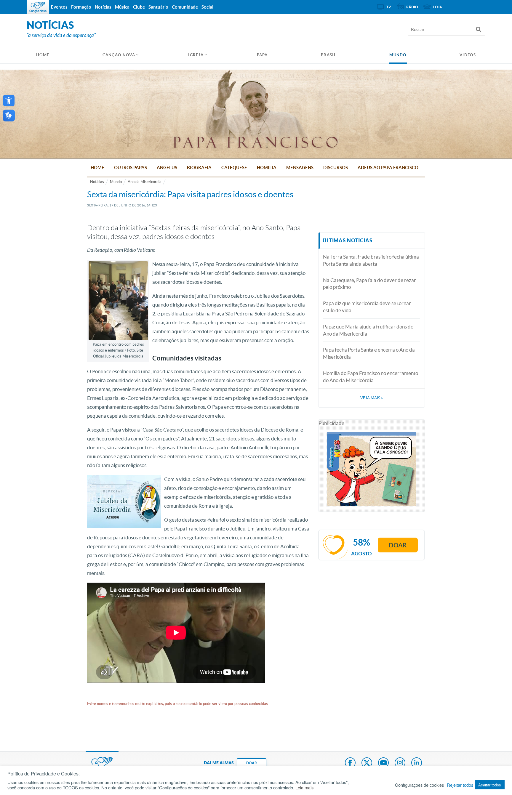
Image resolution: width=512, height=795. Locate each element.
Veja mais (371, 398)
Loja (437, 7)
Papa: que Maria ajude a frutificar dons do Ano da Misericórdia (368, 330)
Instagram (400, 763)
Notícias (97, 181)
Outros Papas (130, 167)
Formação (81, 6)
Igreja (196, 55)
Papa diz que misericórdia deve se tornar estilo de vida (367, 306)
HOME (42, 55)
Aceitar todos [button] (489, 785)
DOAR (251, 763)
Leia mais (304, 787)
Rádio (412, 7)
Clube (139, 6)
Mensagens (299, 167)
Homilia (266, 167)
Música (122, 6)
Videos (468, 55)
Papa (262, 55)
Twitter (367, 763)
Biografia (199, 167)
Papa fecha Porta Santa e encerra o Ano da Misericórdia (369, 353)
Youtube (383, 763)
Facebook (350, 763)
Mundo (398, 55)
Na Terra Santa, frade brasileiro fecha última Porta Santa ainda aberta (371, 260)
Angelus (167, 167)
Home (97, 167)
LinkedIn (416, 763)
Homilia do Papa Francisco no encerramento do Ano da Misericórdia (370, 376)
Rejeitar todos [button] (460, 785)
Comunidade (185, 6)
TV (388, 7)
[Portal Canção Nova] (38, 7)
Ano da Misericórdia (144, 181)
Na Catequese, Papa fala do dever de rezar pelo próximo (369, 283)
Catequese (234, 167)
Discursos (335, 167)
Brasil (328, 55)
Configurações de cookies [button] (419, 785)
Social (207, 6)
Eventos (59, 6)
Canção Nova (119, 55)
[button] (9, 100)
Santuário (158, 6)
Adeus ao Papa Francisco (388, 167)
